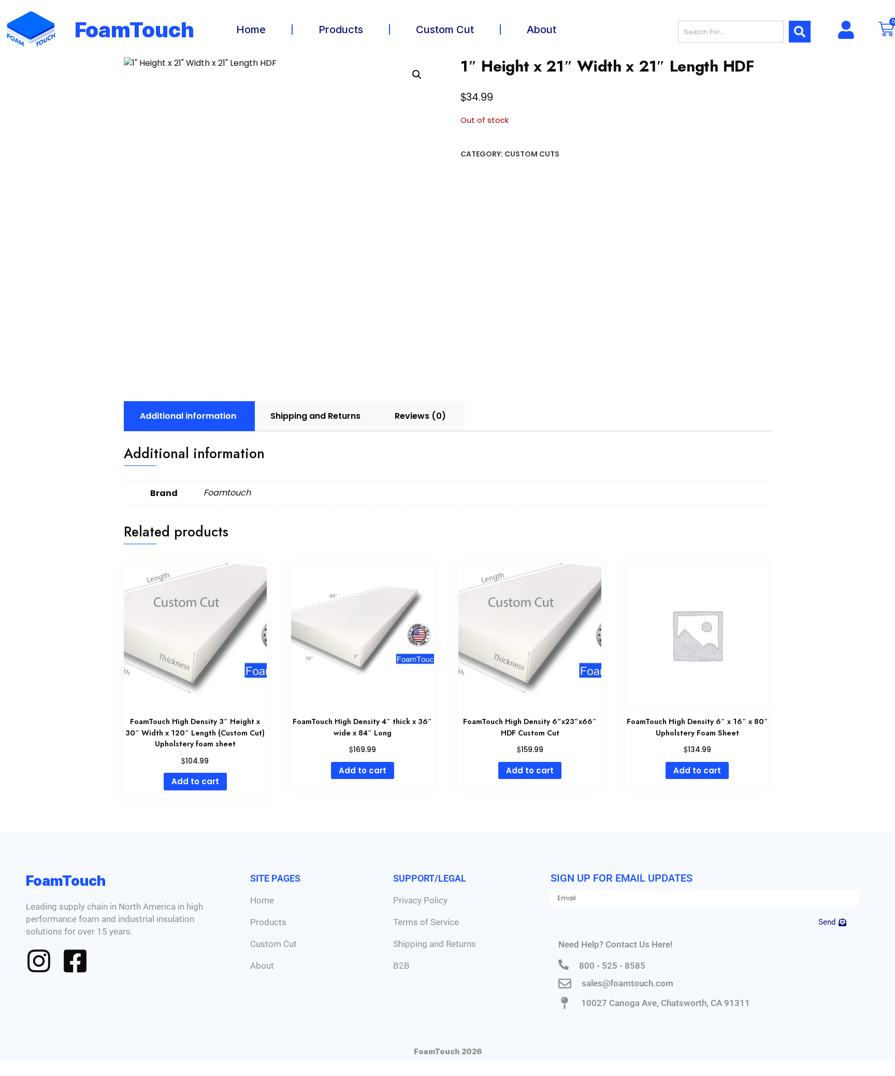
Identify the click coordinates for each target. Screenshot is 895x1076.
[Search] (800, 32)
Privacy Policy (420, 900)
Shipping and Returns (434, 944)
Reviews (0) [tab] (420, 416)
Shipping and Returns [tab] (315, 416)
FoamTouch (134, 30)
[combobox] (731, 32)
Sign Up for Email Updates (621, 878)
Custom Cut (445, 29)
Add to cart (195, 781)
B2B (401, 965)
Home (251, 29)
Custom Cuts (531, 154)
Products (341, 29)
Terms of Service (426, 922)
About (541, 29)
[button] (417, 74)
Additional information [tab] (188, 416)
